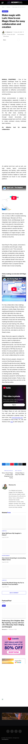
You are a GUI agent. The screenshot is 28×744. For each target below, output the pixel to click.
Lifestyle (5, 11)
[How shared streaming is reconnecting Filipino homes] (14, 547)
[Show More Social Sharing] (18, 40)
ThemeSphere (5, 739)
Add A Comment (14, 592)
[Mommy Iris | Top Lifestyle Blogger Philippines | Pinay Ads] (14, 2)
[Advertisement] (14, 60)
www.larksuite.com (17, 417)
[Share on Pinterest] (13, 40)
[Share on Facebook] (8, 40)
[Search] (25, 2)
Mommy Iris (9, 32)
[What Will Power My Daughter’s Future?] (14, 522)
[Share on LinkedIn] (15, 40)
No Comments (21, 34)
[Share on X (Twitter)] (10, 40)
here (11, 421)
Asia (4, 605)
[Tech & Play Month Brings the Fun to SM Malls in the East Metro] (14, 571)
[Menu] (3, 2)
